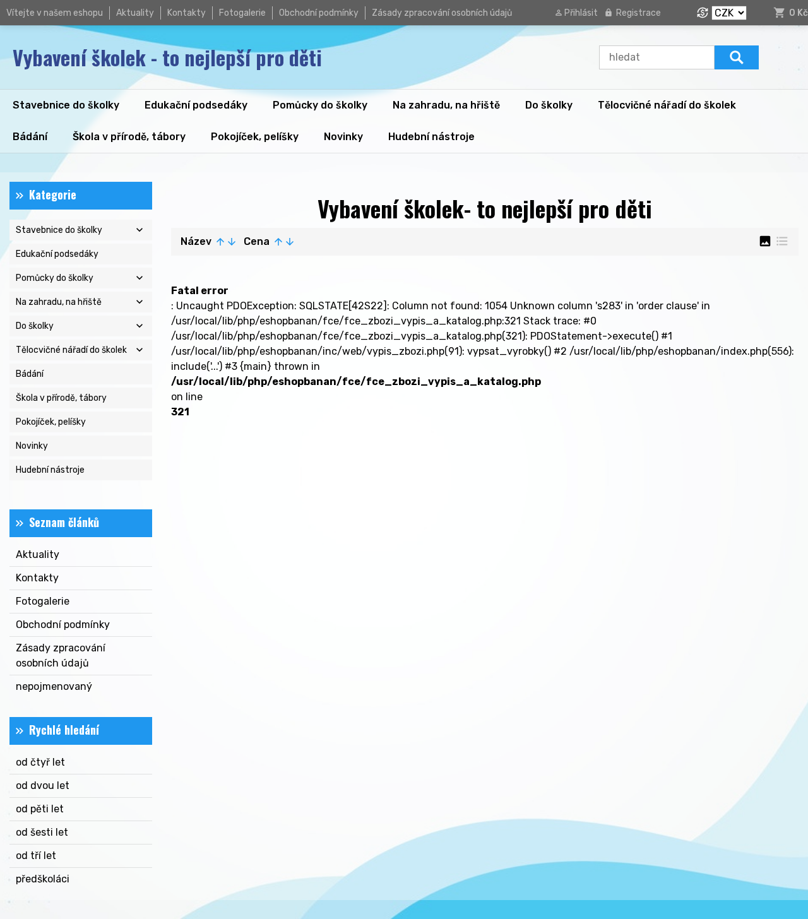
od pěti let (40, 809)
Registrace (638, 13)
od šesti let (42, 832)
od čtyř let (40, 762)
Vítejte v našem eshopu (54, 13)
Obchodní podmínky (319, 13)
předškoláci (42, 879)
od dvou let (42, 786)
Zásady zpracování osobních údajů (442, 13)
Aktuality (135, 13)
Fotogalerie (242, 13)
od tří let (36, 856)
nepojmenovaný (54, 686)
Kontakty (186, 13)
